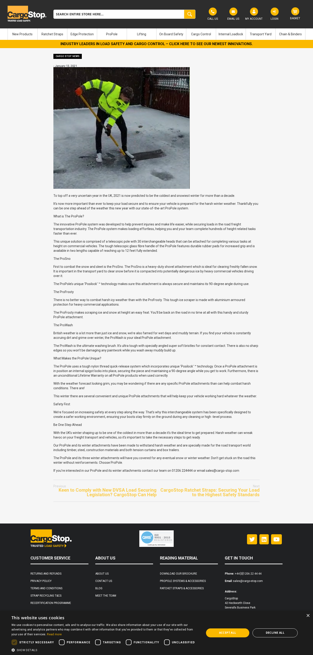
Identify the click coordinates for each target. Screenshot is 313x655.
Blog (98, 588)
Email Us (233, 18)
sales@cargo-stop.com (248, 581)
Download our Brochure (178, 573)
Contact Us (103, 581)
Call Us (212, 18)
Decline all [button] (275, 633)
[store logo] (27, 14)
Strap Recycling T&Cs (45, 595)
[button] (104, 650)
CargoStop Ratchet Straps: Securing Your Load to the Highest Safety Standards (210, 491)
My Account (254, 18)
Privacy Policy (41, 581)
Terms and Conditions (46, 588)
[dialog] (156, 633)
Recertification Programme (50, 603)
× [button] (308, 615)
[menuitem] (22, 34)
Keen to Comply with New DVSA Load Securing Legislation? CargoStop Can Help (104, 491)
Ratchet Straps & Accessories (182, 588)
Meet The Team (105, 595)
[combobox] (124, 14)
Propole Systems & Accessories (183, 581)
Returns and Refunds (45, 573)
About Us (102, 573)
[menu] (156, 34)
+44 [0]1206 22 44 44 (248, 573)
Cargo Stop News (68, 56)
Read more (54, 634)
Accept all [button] (227, 633)
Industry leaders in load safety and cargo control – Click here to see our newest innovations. (156, 44)
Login (274, 18)
